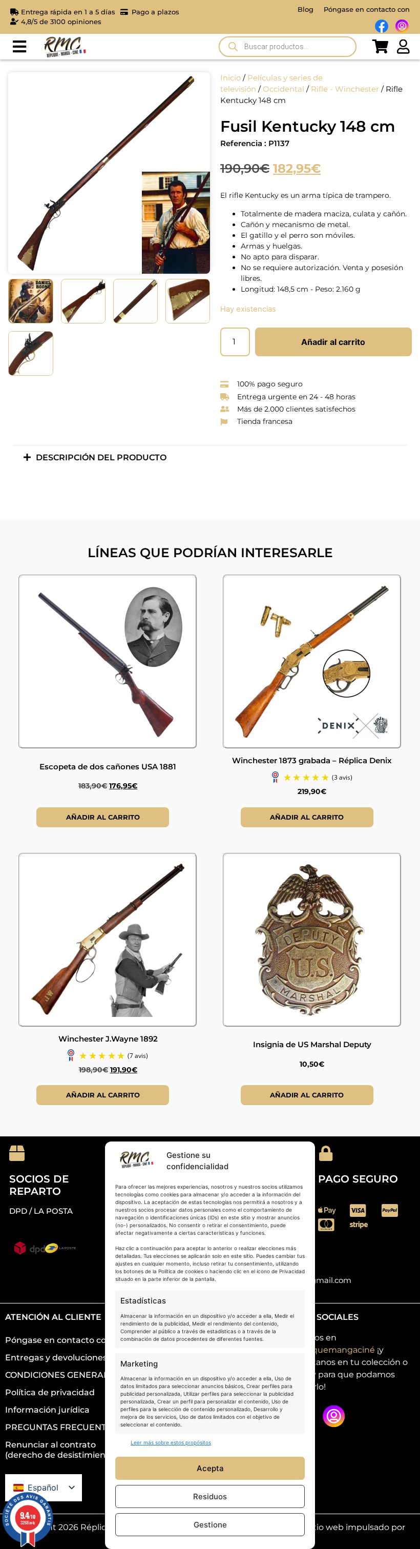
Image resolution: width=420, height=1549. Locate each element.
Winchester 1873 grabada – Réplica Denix (312, 760)
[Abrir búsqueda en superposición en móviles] (288, 46)
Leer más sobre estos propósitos (171, 1442)
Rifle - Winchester (345, 89)
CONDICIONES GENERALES (62, 1375)
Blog (305, 9)
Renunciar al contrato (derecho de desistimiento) (61, 1450)
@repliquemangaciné (330, 1350)
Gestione (210, 1525)
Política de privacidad (50, 1392)
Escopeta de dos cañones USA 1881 (107, 766)
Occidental (283, 89)
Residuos (210, 1496)
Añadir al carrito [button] (103, 817)
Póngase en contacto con (367, 9)
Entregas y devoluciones (56, 1357)
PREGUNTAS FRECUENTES (61, 1427)
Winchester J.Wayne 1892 (108, 1039)
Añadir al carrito (333, 342)
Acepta (210, 1468)
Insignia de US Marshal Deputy (312, 1044)
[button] (19, 47)
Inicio (230, 78)
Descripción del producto (101, 457)
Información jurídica (47, 1410)
